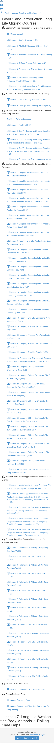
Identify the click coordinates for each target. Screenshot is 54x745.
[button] (1, 2)
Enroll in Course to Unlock (27, 738)
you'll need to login (37, 734)
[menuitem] (1, 6)
